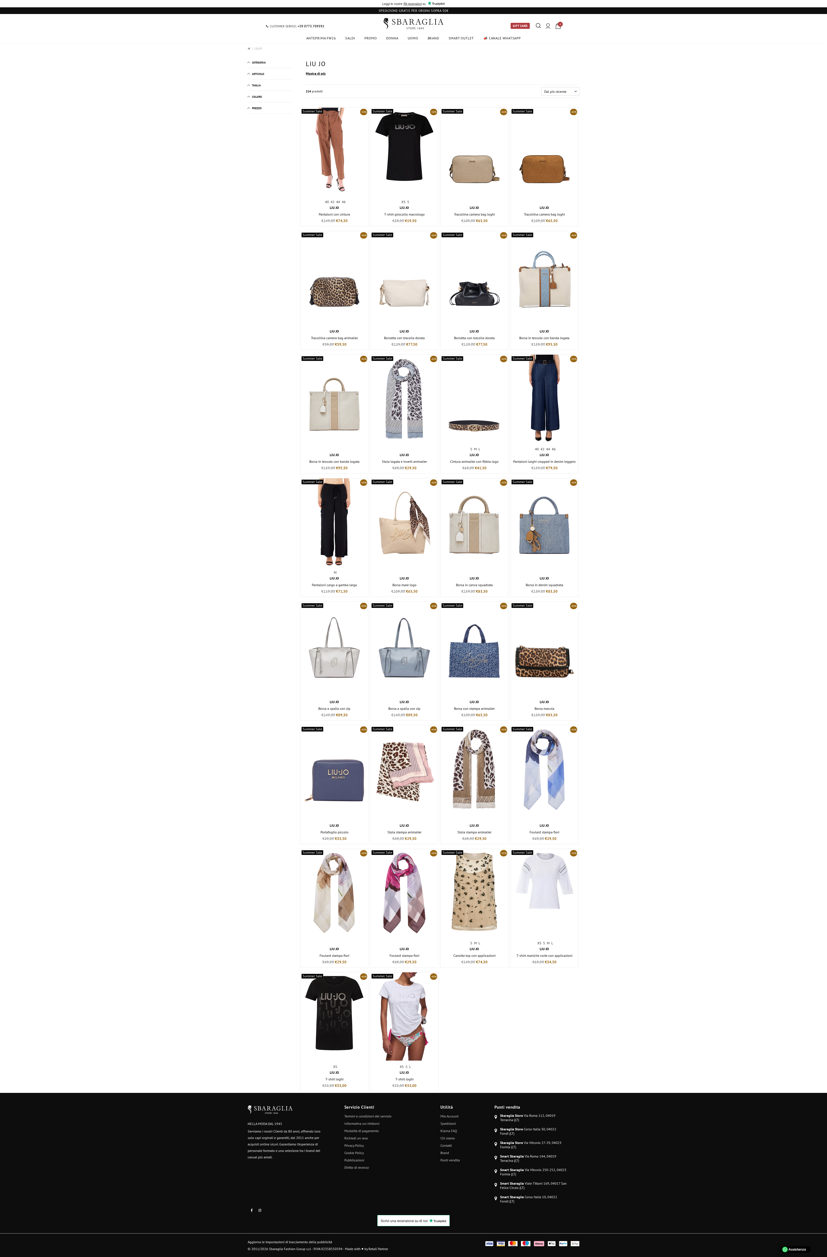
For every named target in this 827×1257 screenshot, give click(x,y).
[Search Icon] (538, 26)
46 (344, 202)
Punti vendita (507, 1107)
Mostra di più (316, 73)
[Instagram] (260, 1210)
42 (332, 202)
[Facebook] (251, 1210)
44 (338, 202)
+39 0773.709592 (311, 26)
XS (403, 202)
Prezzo (257, 108)
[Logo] (413, 24)
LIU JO (258, 48)
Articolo (258, 74)
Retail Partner (378, 1249)
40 (327, 202)
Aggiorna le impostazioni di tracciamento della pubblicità (290, 1242)
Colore (257, 97)
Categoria (259, 62)
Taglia (256, 85)
